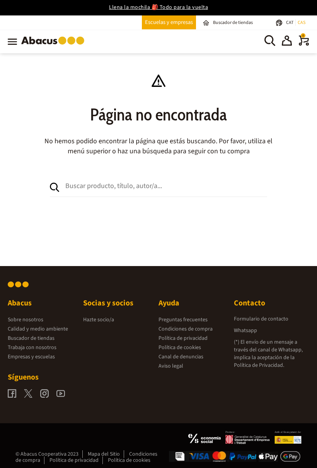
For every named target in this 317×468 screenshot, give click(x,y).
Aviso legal (170, 366)
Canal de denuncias (180, 357)
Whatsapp (245, 330)
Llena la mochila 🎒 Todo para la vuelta (158, 7)
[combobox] (166, 185)
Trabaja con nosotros (32, 347)
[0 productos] (303, 44)
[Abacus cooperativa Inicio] (55, 46)
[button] (286, 41)
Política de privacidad (183, 338)
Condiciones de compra (185, 329)
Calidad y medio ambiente (38, 329)
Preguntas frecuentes (183, 320)
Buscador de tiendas (31, 338)
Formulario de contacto (261, 319)
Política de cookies (179, 347)
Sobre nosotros (25, 320)
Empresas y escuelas (31, 357)
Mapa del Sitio (104, 454)
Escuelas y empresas (169, 22)
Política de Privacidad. (259, 365)
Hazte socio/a (98, 320)
